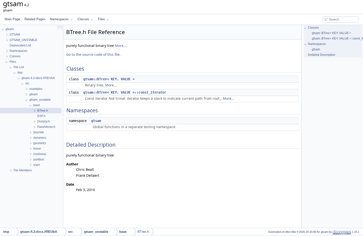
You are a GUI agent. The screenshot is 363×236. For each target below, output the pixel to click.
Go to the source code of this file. (93, 54)
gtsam (96, 121)
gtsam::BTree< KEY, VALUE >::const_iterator (124, 92)
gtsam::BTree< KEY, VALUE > (109, 79)
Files (101, 19)
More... (120, 45)
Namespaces (59, 19)
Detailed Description (321, 55)
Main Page (12, 19)
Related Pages (34, 19)
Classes (83, 19)
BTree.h (143, 232)
